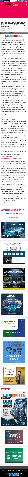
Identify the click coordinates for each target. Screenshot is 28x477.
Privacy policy (16, 475)
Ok (10, 475)
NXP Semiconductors (14, 210)
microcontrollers (14, 209)
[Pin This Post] (17, 213)
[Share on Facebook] (7, 213)
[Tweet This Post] (11, 213)
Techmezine (10, 28)
